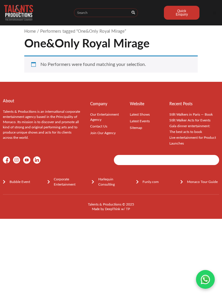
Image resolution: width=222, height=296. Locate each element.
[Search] (133, 13)
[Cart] (150, 13)
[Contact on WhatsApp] (205, 279)
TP (128, 209)
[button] (214, 12)
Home (30, 31)
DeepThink (112, 209)
